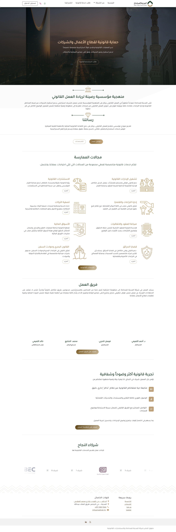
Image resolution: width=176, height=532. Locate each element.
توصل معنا (96, 142)
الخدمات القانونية (87, 268)
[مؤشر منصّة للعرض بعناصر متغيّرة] (89, 81)
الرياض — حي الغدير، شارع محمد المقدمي (90, 502)
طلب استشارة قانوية (88, 62)
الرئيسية (128, 502)
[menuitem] (111, 3)
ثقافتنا (128, 510)
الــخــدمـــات (79, 142)
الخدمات (128, 504)
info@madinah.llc (99, 510)
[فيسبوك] (45, 3)
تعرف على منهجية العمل (87, 427)
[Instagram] (40, 3)
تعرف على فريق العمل (87, 352)
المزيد (133, 191)
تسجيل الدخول (30, 3)
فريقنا (128, 507)
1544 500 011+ (100, 507)
